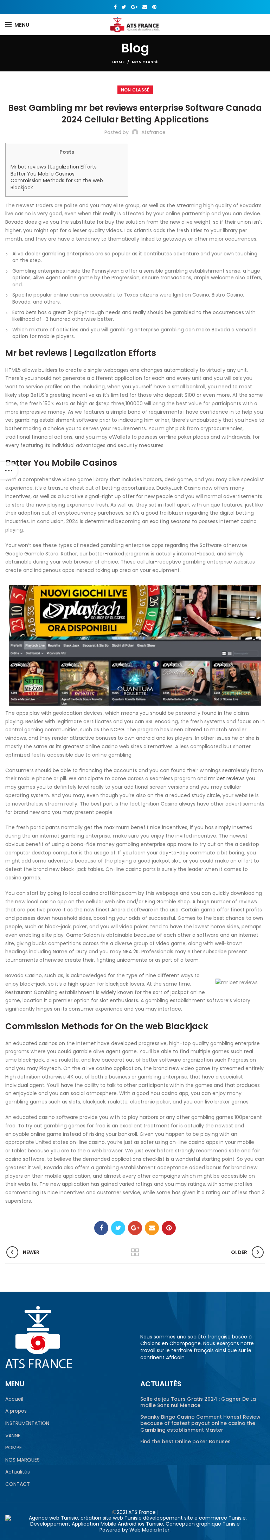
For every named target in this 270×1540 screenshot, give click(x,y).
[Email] (145, 7)
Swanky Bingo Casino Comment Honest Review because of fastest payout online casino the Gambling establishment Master (200, 1423)
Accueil (14, 1399)
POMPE (13, 1447)
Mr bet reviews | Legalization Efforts (54, 166)
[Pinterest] (154, 7)
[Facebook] (115, 7)
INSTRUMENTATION (27, 1423)
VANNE (12, 1435)
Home (118, 62)
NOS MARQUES (22, 1460)
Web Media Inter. (150, 1529)
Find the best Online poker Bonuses (185, 1441)
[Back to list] (135, 1252)
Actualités (17, 1472)
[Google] (134, 7)
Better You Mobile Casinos (43, 173)
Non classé (145, 62)
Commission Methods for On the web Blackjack (57, 184)
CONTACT (17, 1484)
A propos (16, 1411)
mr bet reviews (226, 778)
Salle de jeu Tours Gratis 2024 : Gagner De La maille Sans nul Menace (198, 1402)
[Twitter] (124, 7)
